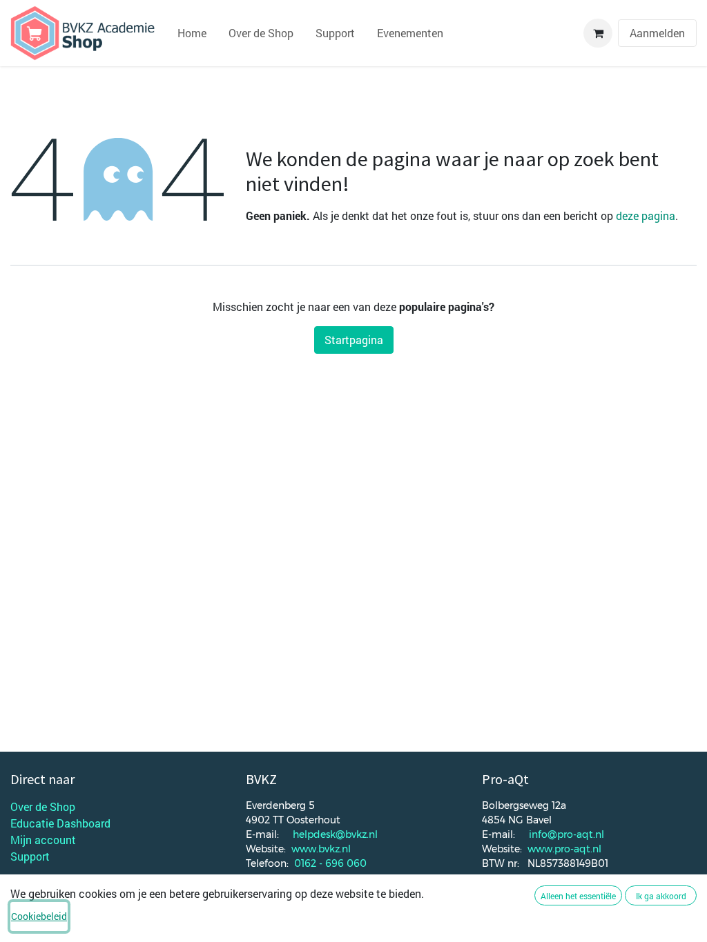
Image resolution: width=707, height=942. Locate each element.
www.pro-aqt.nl (564, 849)
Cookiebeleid (39, 916)
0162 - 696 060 (330, 863)
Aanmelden (657, 33)
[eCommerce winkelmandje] (597, 33)
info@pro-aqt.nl (566, 834)
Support (30, 856)
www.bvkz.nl (321, 849)
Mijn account (43, 839)
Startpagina (354, 339)
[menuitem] (192, 33)
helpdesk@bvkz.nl (335, 834)
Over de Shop (42, 806)
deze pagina (645, 215)
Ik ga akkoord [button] (661, 895)
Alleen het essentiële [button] (578, 895)
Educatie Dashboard (60, 823)
